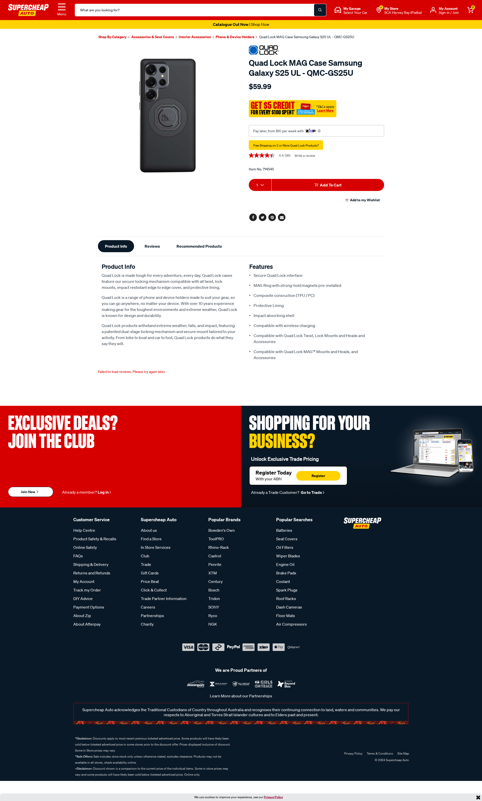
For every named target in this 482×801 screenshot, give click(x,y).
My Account (83, 581)
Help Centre (84, 530)
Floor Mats (285, 615)
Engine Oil (285, 564)
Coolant (283, 581)
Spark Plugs (286, 589)
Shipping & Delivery (90, 564)
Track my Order (87, 589)
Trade (146, 564)
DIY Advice (83, 598)
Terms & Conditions (380, 753)
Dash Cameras (289, 607)
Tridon (214, 598)
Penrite (214, 564)
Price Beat (150, 581)
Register (318, 475)
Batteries (284, 530)
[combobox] (260, 185)
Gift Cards (150, 572)
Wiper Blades (288, 555)
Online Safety (85, 547)
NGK (212, 624)
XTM (212, 572)
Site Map (403, 753)
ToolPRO (216, 538)
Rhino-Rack (218, 547)
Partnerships (152, 615)
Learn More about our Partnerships (241, 695)
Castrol (214, 555)
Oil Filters (284, 547)
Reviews (152, 246)
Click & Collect (154, 589)
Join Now (28, 491)
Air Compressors (291, 624)
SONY (213, 607)
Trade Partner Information (164, 598)
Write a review (304, 155)
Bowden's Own (221, 530)
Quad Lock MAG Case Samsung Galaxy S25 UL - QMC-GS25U (306, 37)
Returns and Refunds (91, 572)
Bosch (213, 589)
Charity (147, 624)
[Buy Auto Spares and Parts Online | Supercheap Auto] (28, 9)
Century (215, 581)
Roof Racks (286, 598)
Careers (148, 607)
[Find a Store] (378, 10)
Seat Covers (286, 538)
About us (149, 530)
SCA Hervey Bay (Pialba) (403, 12)
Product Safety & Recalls (94, 538)
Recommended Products (199, 246)
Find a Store (151, 538)
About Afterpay (87, 624)
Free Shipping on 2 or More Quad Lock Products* (286, 145)
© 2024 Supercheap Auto (391, 760)
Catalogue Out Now (241, 24)
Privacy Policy (273, 797)
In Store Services (155, 547)
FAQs (78, 555)
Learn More (325, 110)
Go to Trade (311, 492)
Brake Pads (286, 572)
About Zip (82, 615)
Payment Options (88, 607)
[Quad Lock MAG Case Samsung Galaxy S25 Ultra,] (167, 115)
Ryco (212, 615)
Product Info (116, 246)
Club (145, 555)
